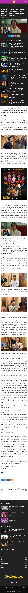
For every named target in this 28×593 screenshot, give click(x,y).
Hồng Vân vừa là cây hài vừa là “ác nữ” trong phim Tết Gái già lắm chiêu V (16, 102)
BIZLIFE (14, 589)
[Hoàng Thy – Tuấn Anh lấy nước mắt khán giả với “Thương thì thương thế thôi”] (4, 83)
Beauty (21, 587)
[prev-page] (24, 40)
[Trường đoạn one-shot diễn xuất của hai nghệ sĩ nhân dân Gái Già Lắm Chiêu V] (4, 96)
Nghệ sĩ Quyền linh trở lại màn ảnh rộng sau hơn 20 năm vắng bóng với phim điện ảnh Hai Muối (17, 77)
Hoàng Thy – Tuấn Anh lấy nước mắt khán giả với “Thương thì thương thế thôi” (16, 83)
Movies (6, 5)
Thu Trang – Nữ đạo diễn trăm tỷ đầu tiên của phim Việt (6, 489)
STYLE (24, 587)
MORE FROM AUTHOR (16, 40)
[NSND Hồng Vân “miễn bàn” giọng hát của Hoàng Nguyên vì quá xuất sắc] (4, 52)
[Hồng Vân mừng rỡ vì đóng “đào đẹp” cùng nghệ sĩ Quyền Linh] (4, 71)
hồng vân (7, 472)
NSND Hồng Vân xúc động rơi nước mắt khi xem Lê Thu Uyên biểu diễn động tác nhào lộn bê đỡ (17, 58)
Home (2, 5)
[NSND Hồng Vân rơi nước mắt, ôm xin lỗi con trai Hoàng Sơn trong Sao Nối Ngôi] (4, 90)
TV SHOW (3, 46)
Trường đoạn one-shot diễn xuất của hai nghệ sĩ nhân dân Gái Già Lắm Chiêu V (16, 96)
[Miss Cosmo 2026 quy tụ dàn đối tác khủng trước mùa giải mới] (4, 508)
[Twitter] (12, 36)
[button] (2, 2)
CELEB (6, 587)
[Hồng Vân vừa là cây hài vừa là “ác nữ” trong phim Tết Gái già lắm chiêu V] (4, 102)
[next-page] (26, 40)
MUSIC (9, 587)
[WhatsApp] (18, 36)
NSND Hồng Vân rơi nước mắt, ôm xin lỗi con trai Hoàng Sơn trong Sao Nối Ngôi (16, 90)
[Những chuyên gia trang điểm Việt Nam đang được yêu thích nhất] (4, 543)
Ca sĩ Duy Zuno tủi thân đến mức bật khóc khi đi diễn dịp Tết (21, 489)
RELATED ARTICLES (5, 40)
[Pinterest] (15, 36)
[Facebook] (9, 36)
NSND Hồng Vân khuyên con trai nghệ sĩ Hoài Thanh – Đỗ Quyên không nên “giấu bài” (16, 65)
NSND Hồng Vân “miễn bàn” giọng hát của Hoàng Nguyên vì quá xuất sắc (16, 52)
